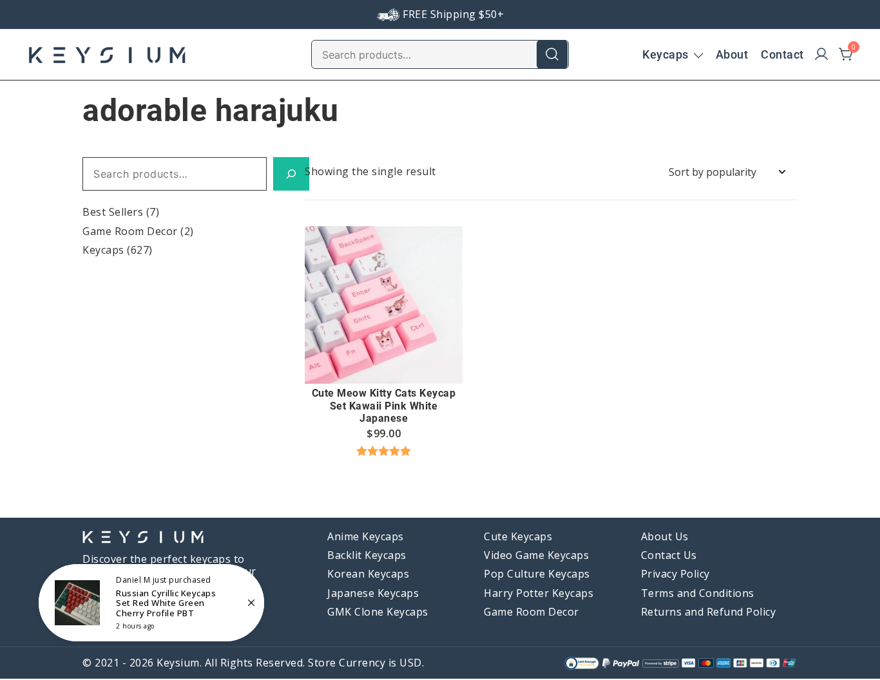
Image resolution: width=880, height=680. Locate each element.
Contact (782, 54)
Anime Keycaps (365, 536)
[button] (384, 360)
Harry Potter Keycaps (538, 593)
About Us (665, 536)
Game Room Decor (130, 231)
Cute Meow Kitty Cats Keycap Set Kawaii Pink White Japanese (384, 405)
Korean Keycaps (368, 574)
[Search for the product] (552, 54)
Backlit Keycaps (367, 555)
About (732, 54)
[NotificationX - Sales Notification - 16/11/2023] (151, 602)
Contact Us (669, 555)
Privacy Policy (675, 574)
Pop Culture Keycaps (537, 574)
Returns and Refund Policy (708, 612)
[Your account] (821, 54)
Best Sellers (112, 212)
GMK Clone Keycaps (377, 612)
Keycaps (665, 54)
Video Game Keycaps (536, 555)
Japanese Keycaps (373, 593)
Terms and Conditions (697, 593)
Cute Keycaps (518, 536)
